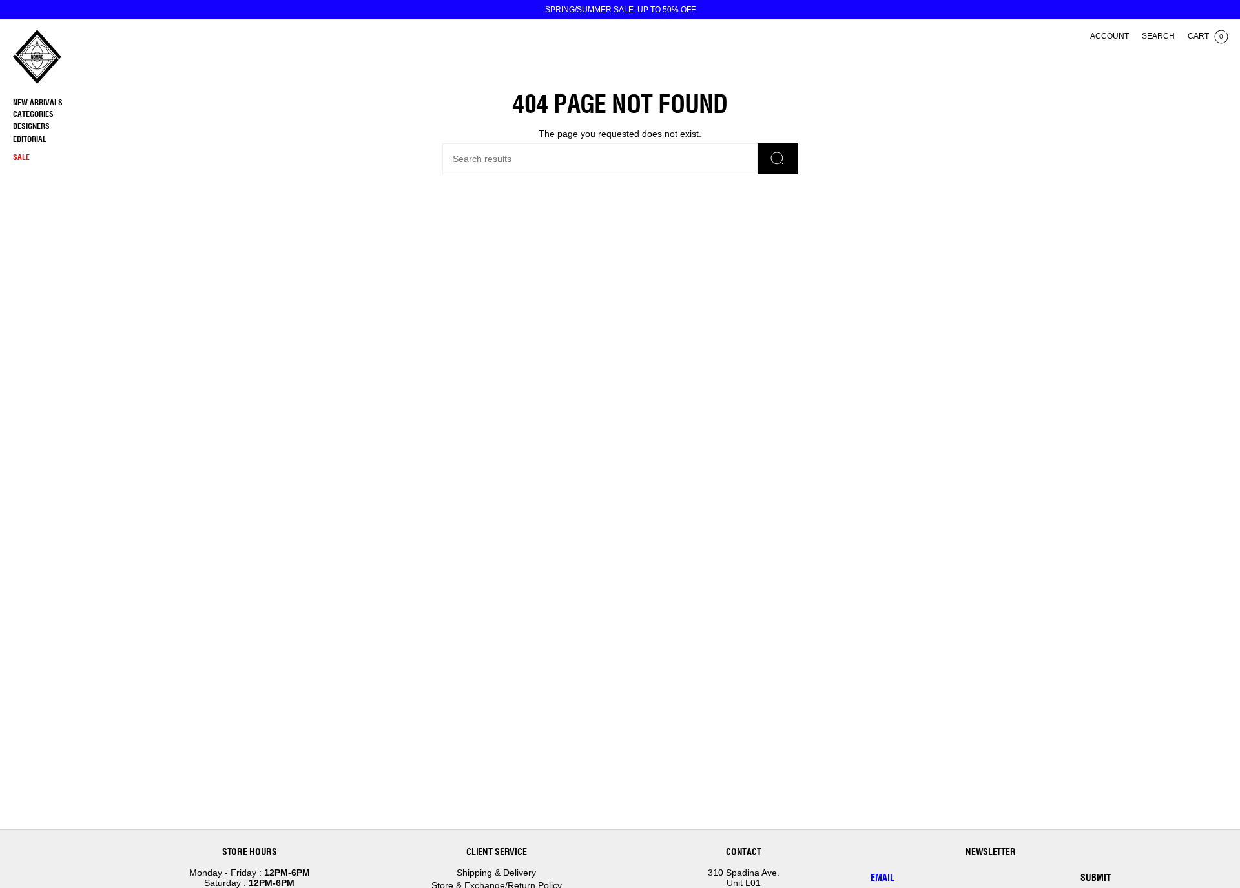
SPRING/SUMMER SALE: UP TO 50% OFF (620, 9)
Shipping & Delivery (496, 872)
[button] (68, 114)
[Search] (778, 158)
